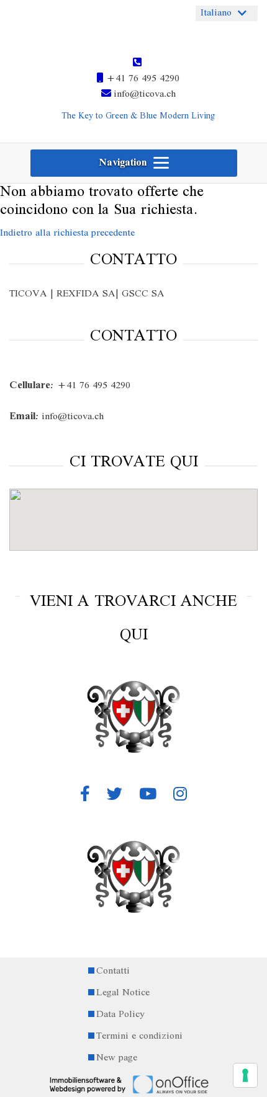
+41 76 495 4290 (141, 78)
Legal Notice (123, 993)
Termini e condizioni (139, 1036)
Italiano (216, 13)
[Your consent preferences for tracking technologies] (245, 1075)
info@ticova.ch (143, 94)
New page (116, 1058)
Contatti (113, 971)
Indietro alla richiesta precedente (67, 233)
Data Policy (120, 1015)
